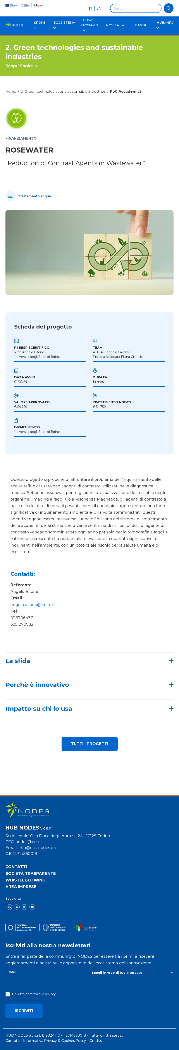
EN (99, 8)
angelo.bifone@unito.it (33, 604)
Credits (96, 1041)
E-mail (10, 972)
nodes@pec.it (28, 841)
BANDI (140, 25)
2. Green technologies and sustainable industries (63, 91)
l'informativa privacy (41, 994)
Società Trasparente (30, 873)
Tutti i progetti (89, 743)
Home (10, 91)
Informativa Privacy (40, 1041)
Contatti (16, 866)
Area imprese (20, 886)
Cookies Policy (73, 1041)
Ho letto (34, 994)
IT (90, 8)
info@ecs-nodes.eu (37, 847)
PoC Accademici (125, 91)
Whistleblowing (25, 880)
